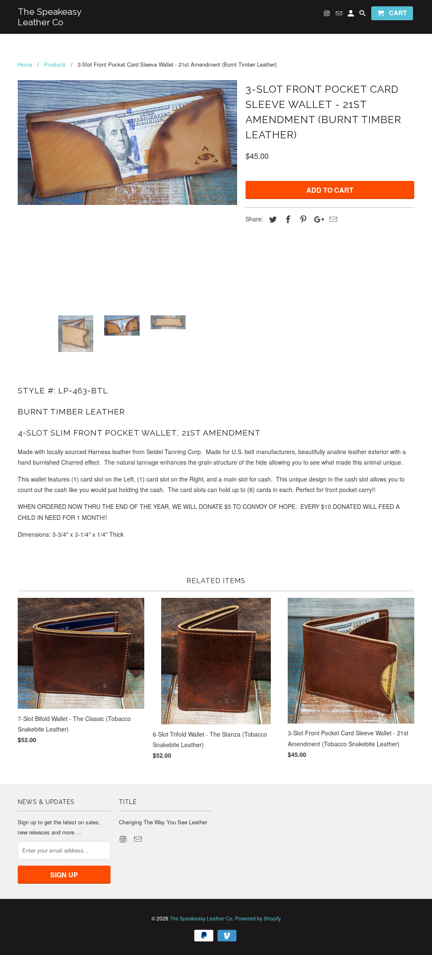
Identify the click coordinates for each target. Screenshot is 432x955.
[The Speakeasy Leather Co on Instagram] (123, 838)
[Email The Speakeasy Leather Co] (138, 838)
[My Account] (351, 15)
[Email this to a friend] (332, 218)
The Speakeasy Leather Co (201, 918)
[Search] (363, 15)
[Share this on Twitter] (271, 218)
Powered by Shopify (258, 918)
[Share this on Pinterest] (302, 218)
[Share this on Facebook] (287, 218)
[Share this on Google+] (317, 218)
